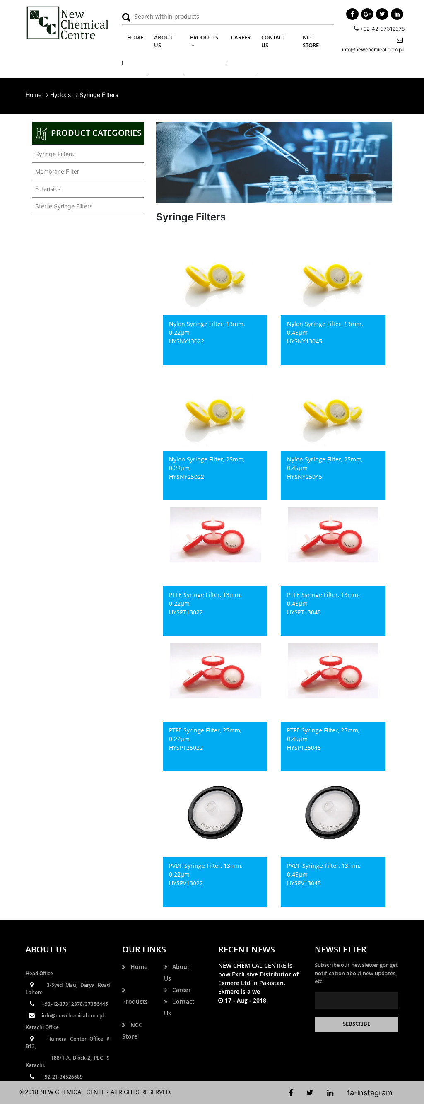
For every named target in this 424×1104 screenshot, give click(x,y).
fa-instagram (370, 1092)
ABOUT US (163, 41)
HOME (138, 37)
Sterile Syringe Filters (62, 206)
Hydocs (60, 94)
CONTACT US (273, 41)
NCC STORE (311, 41)
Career (179, 990)
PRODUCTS (204, 37)
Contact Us (179, 1007)
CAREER (241, 37)
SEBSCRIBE (356, 1023)
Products (135, 995)
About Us (177, 972)
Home (33, 94)
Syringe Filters (53, 153)
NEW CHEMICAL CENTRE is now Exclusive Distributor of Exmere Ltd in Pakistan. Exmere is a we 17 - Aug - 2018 (258, 982)
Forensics (46, 188)
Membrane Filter (55, 171)
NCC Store (132, 1030)
